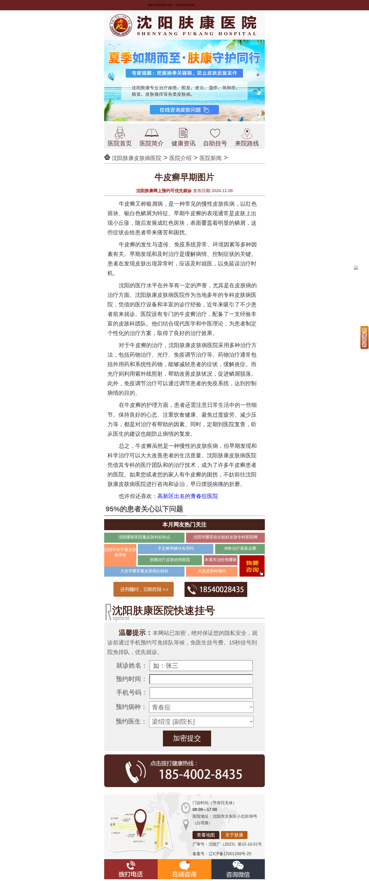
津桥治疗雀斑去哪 (240, 548)
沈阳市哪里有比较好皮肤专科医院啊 (225, 537)
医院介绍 (180, 158)
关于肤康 (234, 835)
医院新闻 (211, 158)
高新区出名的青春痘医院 (187, 496)
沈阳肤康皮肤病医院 (136, 158)
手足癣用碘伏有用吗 (176, 548)
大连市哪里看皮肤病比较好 (144, 571)
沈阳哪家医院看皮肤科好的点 (144, 537)
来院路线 (247, 143)
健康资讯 (183, 143)
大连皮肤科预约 (212, 571)
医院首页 (120, 143)
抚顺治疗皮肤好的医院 (170, 560)
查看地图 (206, 835)
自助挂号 (215, 143)
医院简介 (152, 143)
